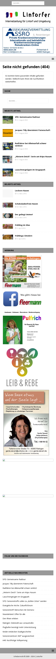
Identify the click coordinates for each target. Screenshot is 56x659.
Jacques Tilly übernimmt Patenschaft (32, 130)
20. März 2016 (21, 207)
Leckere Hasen (22, 190)
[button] (52, 59)
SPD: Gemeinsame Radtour (27, 117)
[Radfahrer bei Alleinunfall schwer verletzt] (8, 146)
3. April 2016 (21, 228)
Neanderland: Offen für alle (14, 614)
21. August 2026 (22, 120)
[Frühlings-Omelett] (8, 237)
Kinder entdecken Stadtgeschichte (17, 631)
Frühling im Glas (22, 225)
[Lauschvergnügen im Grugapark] (8, 172)
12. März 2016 (21, 194)
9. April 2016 (21, 239)
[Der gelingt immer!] (8, 215)
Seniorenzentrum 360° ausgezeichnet (18, 636)
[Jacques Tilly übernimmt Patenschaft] (8, 133)
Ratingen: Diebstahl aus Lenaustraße (18, 623)
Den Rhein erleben (10, 618)
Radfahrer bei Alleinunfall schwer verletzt (30, 144)
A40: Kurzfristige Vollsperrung (15, 640)
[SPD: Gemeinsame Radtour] (8, 120)
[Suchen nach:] (28, 3)
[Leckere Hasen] (8, 193)
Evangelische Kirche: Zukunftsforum (18, 605)
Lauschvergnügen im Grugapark (30, 169)
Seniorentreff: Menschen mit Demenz (18, 610)
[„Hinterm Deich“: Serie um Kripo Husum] (8, 159)
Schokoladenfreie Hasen (26, 204)
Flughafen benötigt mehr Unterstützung (19, 627)
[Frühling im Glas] (8, 226)
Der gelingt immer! (24, 214)
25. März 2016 (21, 217)
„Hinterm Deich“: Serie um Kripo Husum (33, 156)
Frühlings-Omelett (23, 235)
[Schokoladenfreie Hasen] (8, 205)
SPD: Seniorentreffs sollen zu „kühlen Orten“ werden (24, 601)
